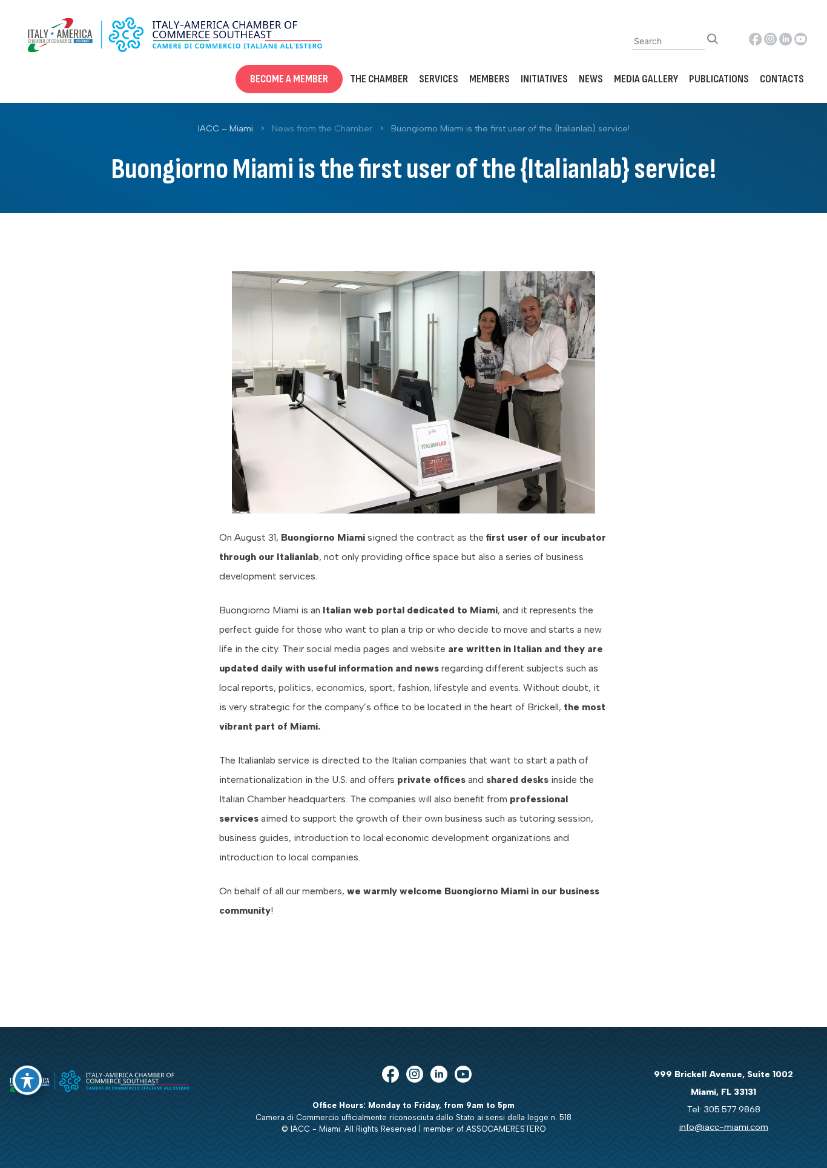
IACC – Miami (225, 128)
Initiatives (544, 79)
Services (438, 79)
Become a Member (289, 79)
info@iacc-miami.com (723, 1126)
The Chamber (379, 79)
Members (489, 79)
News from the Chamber (322, 128)
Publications (719, 79)
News (591, 79)
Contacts (782, 79)
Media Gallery (646, 79)
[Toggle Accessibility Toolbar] (27, 1080)
